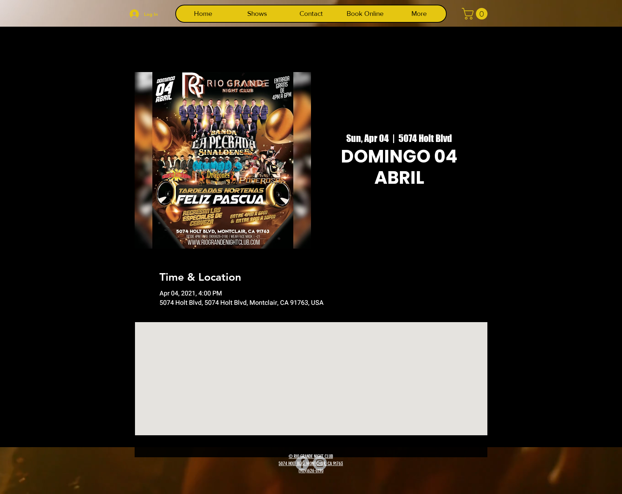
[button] (476, 13)
